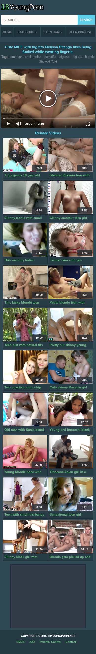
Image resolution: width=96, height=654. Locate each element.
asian (37, 57)
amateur (16, 57)
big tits (77, 57)
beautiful (50, 57)
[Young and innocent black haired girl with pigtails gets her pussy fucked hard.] (70, 409)
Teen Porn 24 (80, 32)
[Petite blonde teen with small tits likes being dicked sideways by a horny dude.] (70, 282)
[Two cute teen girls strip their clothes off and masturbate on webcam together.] (25, 367)
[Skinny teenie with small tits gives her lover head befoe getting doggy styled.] (25, 197)
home (7, 32)
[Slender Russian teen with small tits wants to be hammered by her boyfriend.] (70, 155)
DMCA (20, 641)
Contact (71, 641)
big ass (64, 57)
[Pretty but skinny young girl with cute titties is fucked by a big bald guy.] (70, 324)
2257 (32, 641)
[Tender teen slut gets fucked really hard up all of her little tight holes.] (71, 240)
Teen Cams (53, 32)
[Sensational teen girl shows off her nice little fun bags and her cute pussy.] (70, 494)
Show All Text (48, 61)
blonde (90, 57)
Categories (27, 32)
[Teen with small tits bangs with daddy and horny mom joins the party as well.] (25, 494)
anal (28, 57)
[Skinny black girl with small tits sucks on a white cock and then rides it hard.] (25, 537)
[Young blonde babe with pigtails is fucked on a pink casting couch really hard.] (25, 452)
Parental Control (50, 641)
